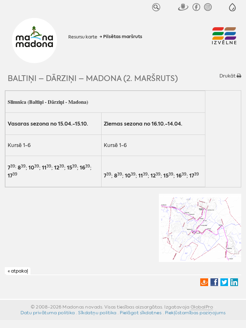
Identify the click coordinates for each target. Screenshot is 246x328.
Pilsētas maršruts (122, 36)
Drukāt (228, 76)
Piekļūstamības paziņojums (195, 313)
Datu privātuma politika (47, 313)
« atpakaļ (18, 271)
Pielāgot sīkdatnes (140, 313)
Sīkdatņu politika (97, 313)
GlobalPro (202, 307)
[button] (232, 7)
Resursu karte (82, 36)
